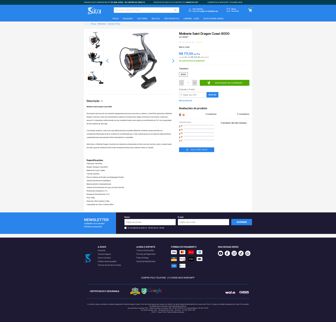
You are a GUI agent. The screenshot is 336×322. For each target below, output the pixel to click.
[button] (107, 61)
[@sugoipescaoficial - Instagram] (235, 253)
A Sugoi (102, 247)
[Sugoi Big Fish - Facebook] (228, 253)
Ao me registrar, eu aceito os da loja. (146, 228)
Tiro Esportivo (171, 18)
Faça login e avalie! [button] (199, 150)
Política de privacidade (107, 261)
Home (86, 24)
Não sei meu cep (185, 100)
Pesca (116, 18)
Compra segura (104, 254)
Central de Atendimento (145, 261)
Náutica (156, 18)
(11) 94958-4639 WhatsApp (181, 278)
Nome (127, 217)
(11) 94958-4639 (235, 2)
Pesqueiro (128, 18)
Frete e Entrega (142, 258)
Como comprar (104, 258)
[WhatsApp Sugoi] (248, 253)
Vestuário (142, 18)
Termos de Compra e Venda (109, 265)
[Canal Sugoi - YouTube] (221, 253)
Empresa (101, 250)
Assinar (242, 222)
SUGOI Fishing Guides (213, 18)
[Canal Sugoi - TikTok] (241, 253)
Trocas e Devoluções (145, 250)
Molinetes (102, 24)
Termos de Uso (153, 228)
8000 (183, 74)
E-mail (180, 217)
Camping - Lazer (191, 18)
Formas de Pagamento (146, 254)
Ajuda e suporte (145, 247)
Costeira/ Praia (114, 24)
